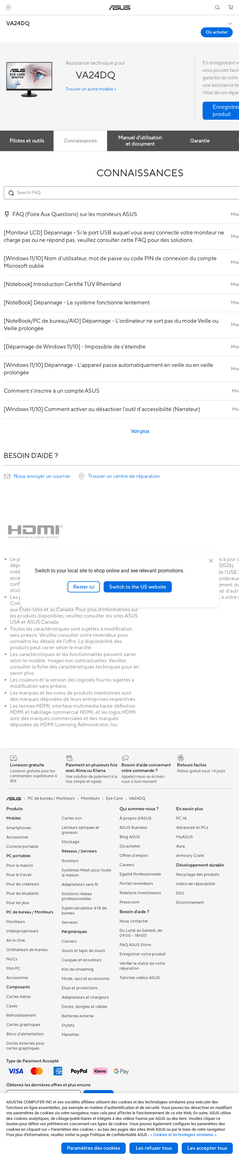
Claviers (69, 941)
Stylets (68, 1025)
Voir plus (140, 431)
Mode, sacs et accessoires (86, 978)
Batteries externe (77, 1016)
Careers (127, 864)
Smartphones (18, 827)
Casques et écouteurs (81, 960)
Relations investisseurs (140, 892)
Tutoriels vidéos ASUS (140, 977)
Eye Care (114, 798)
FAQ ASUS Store (135, 944)
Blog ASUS (130, 836)
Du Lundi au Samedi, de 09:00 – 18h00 (141, 933)
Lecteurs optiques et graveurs (80, 830)
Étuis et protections (80, 988)
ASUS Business (133, 827)
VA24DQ (18, 23)
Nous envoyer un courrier (42, 476)
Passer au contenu (7, 19)
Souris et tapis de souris (83, 950)
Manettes (70, 1034)
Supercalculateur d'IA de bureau (84, 911)
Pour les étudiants (22, 893)
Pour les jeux (17, 902)
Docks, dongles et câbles (84, 1006)
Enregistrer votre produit (143, 954)
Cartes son (72, 818)
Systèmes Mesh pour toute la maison (86, 873)
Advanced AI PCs (192, 827)
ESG (180, 893)
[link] (120, 7)
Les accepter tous (207, 1148)
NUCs (11, 959)
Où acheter (217, 32)
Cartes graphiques (23, 1024)
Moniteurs (15, 921)
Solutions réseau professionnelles (77, 896)
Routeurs (70, 860)
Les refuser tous (154, 1148)
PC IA (181, 818)
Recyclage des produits (197, 874)
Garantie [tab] (200, 141)
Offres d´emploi (134, 855)
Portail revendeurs (136, 883)
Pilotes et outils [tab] (27, 141)
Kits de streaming (78, 969)
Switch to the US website (137, 587)
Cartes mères (18, 996)
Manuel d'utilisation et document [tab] (140, 141)
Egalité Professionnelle (140, 874)
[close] (211, 560)
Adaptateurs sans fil (80, 884)
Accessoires (17, 837)
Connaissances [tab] (80, 141)
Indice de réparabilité (195, 883)
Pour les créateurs (22, 884)
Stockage (70, 841)
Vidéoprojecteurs (22, 931)
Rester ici (83, 587)
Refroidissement (21, 1015)
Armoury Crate (190, 855)
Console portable (22, 846)
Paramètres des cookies (93, 1148)
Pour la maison (19, 865)
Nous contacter (134, 921)
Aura (180, 846)
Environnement (190, 902)
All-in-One (15, 940)
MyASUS (184, 836)
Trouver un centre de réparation (124, 476)
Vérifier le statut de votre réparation (142, 966)
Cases (11, 1006)
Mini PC (13, 968)
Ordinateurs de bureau (27, 949)
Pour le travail (18, 874)
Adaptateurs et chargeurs (85, 997)
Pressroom (129, 902)
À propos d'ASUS (136, 818)
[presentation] (7, 476)
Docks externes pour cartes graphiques (25, 1046)
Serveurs (70, 922)
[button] (8, 7)
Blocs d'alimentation (25, 1034)
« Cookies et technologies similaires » (183, 1134)
